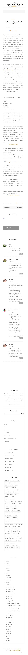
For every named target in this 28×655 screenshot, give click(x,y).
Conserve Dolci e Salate (10, 438)
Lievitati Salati (18, 512)
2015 (7, 577)
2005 (7, 641)
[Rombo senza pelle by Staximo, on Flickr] (13, 144)
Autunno (18, 480)
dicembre (10, 587)
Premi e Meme (7, 531)
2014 (7, 580)
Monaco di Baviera (9, 524)
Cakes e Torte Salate (9, 485)
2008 (7, 634)
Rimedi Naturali (16, 533)
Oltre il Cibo (7, 526)
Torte (18, 542)
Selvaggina (12, 538)
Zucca (6, 549)
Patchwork (7, 529)
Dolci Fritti (7, 503)
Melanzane (7, 522)
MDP (13, 519)
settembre (10, 594)
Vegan (6, 547)
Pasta (19, 526)
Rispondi (20, 253)
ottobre (9, 591)
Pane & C (6, 433)
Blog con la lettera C (9, 455)
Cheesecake (13, 487)
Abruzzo (7, 480)
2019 (7, 568)
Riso (6, 535)
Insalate (18, 510)
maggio (9, 615)
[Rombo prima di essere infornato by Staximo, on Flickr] (13, 162)
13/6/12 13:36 (11, 261)
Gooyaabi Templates (15, 650)
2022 (7, 561)
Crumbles (16, 492)
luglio (9, 598)
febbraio (10, 622)
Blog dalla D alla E (8, 458)
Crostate (11, 492)
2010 (7, 629)
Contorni (6, 430)
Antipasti (12, 480)
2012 (7, 584)
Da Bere (6, 496)
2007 (7, 636)
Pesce (13, 19)
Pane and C (14, 526)
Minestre (17, 522)
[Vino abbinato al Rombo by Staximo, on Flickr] (13, 195)
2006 (7, 638)
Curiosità (16, 494)
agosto (9, 596)
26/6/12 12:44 (11, 346)
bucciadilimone (13, 259)
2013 (7, 582)
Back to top (21, 652)
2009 (7, 631)
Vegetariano (11, 547)
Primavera (14, 531)
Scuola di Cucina (17, 535)
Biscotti (6, 482)
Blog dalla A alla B (8, 453)
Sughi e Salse (12, 542)
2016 (7, 575)
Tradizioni (12, 545)
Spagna (6, 542)
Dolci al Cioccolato (9, 499)
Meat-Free (17, 519)
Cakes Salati (7, 436)
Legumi (11, 512)
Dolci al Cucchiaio (9, 501)
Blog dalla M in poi (8, 470)
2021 (7, 563)
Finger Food (11, 505)
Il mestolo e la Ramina (9, 70)
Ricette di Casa (8, 533)
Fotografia (14, 508)
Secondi (6, 427)
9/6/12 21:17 (11, 246)
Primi (5, 424)
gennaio (10, 624)
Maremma (15, 517)
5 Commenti (6, 203)
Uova (17, 545)
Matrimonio (7, 519)
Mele (12, 522)
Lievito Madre (8, 515)
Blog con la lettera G (9, 464)
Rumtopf (10, 535)
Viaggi (17, 547)
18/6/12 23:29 (11, 281)
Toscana (7, 545)
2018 (7, 570)
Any (10, 244)
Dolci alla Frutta (18, 501)
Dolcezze (6, 441)
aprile (9, 617)
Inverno (6, 512)
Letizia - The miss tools (14, 309)
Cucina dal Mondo (9, 494)
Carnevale (7, 487)
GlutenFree (7, 510)
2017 (7, 573)
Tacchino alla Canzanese (9, 228)
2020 (7, 566)
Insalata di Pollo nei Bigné (13, 608)
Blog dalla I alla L (8, 467)
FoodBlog (18, 505)
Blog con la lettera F (9, 461)
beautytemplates (16, 648)
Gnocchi (13, 510)
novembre (10, 589)
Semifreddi (19, 538)
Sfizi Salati (7, 540)
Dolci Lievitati (14, 503)
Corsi (6, 492)
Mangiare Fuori (8, 517)
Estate (20, 503)
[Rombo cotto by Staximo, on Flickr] (13, 31)
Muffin (16, 524)
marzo (9, 620)
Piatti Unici (18, 529)
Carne (16, 485)
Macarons (15, 515)
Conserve (15, 489)
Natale (20, 524)
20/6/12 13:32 (11, 312)
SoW (19, 540)
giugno (9, 601)
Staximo (11, 279)
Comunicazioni (8, 489)
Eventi (6, 505)
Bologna (20, 482)
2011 (7, 627)
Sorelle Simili (14, 540)
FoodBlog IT (7, 508)
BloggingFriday (13, 482)
